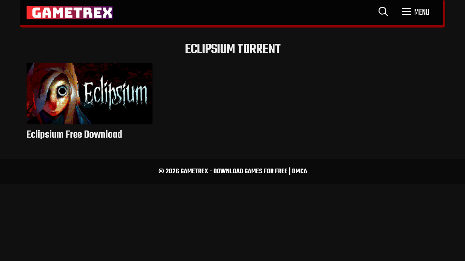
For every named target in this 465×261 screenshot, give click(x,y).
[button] (415, 12)
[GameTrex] (70, 12)
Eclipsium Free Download (74, 135)
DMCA (299, 171)
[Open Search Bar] (383, 12)
